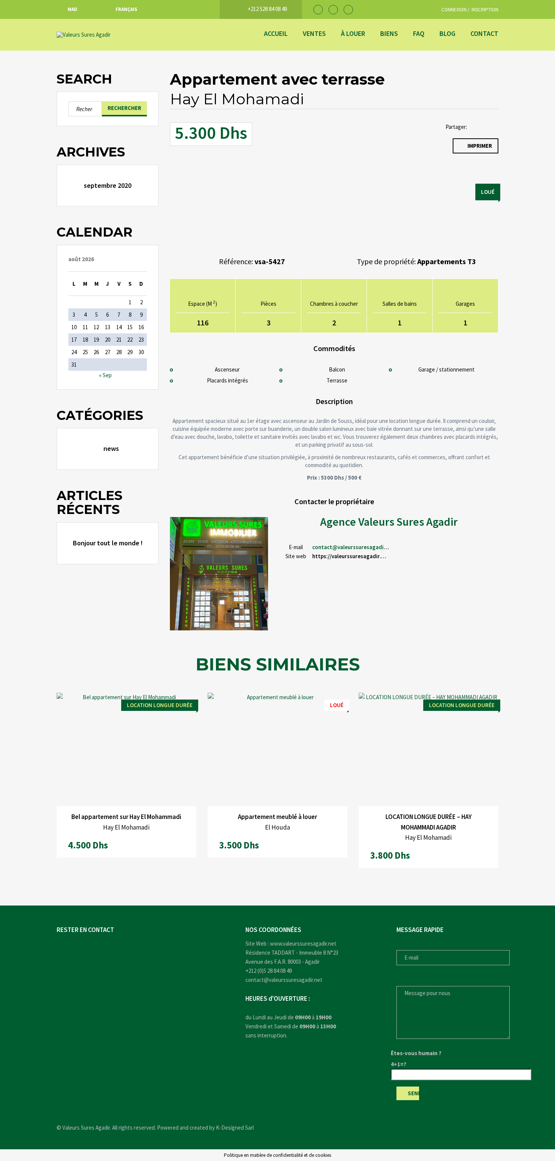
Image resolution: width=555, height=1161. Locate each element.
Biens (389, 33)
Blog (447, 33)
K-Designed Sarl (235, 1127)
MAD (72, 9)
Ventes (314, 33)
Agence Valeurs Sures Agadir (389, 521)
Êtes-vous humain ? (416, 1053)
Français (126, 9)
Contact (484, 33)
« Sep (105, 375)
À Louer (353, 33)
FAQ (418, 33)
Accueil (276, 33)
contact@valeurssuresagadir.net (354, 547)
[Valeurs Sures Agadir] (113, 35)
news (111, 448)
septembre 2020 (107, 185)
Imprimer (479, 145)
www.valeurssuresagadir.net (303, 943)
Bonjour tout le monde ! (108, 543)
